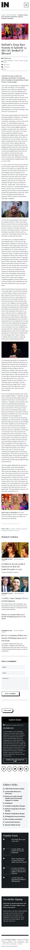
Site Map (10, 941)
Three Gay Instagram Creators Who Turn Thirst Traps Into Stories (19, 860)
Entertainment (12, 15)
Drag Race (13, 529)
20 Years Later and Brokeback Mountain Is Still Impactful (19, 879)
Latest (16, 60)
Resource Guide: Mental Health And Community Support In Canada (13, 798)
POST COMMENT (10, 693)
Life (15, 942)
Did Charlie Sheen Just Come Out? (18, 840)
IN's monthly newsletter (13, 819)
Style (4, 944)
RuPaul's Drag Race (21, 529)
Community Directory (8, 942)
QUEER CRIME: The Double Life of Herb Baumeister (18, 850)
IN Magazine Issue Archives (15, 816)
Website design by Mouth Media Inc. (10, 946)
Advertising (14, 944)
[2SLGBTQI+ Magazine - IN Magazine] (5, 5)
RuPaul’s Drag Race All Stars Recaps (15, 810)
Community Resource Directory (13, 792)
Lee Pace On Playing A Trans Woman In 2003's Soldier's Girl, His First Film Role (19, 870)
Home (3, 15)
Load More (7, 710)
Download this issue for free (15, 760)
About (8, 944)
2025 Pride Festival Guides (14, 789)
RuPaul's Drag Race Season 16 (10, 530)
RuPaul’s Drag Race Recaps (14, 813)
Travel (26, 942)
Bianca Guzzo (6, 64)
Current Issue (21, 941)
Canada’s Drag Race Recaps (15, 806)
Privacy (14, 941)
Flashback (8, 803)
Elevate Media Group (12, 825)
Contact (20, 944)
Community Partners (12, 822)
